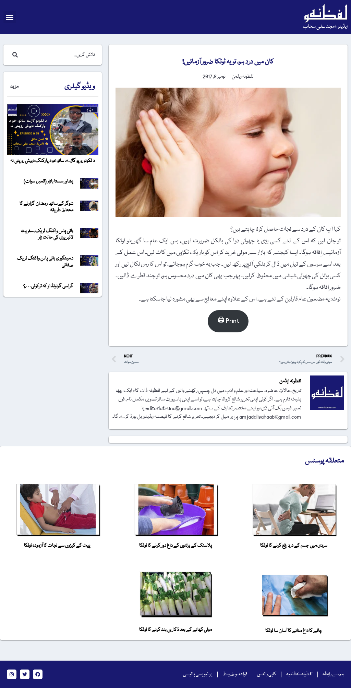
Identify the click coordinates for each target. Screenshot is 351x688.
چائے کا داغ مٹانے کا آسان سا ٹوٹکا (293, 631)
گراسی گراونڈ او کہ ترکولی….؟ (48, 286)
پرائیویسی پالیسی (198, 674)
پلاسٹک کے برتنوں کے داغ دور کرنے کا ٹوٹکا (175, 545)
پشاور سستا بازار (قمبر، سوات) (48, 181)
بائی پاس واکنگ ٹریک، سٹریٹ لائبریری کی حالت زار (47, 234)
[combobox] (59, 55)
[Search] (14, 55)
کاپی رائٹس (266, 674)
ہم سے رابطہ (333, 674)
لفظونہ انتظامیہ (299, 674)
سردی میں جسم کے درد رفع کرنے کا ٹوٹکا (293, 545)
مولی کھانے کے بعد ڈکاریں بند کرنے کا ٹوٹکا (175, 630)
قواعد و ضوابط (234, 674)
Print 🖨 (228, 321)
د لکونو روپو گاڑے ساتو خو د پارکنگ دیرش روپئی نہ (52, 161)
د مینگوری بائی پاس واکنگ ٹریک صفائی (45, 262)
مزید (14, 86)
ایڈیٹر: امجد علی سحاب (325, 27)
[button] (9, 17)
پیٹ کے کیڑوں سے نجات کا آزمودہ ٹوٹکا (57, 545)
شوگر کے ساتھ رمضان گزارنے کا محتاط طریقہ (46, 207)
